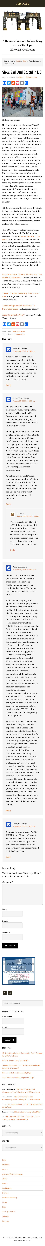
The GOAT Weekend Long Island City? (18, 1077)
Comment (7, 882)
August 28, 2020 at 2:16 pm (28, 516)
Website (6, 932)
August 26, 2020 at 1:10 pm (24, 351)
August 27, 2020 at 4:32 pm (24, 401)
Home (4, 1183)
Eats (23, 331)
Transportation (9, 1212)
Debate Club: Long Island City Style (16, 1073)
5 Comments (31, 77)
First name (7, 1016)
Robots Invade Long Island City (15, 1060)
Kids (4, 1207)
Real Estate (7, 1188)
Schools (5, 1216)
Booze (5, 1169)
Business (16, 331)
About (4, 1179)
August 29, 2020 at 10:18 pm (24, 570)
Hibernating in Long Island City (27, 1112)
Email (5, 921)
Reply (8, 385)
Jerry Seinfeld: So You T (13, 315)
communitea (19, 334)
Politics (5, 1193)
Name (5, 909)
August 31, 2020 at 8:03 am (24, 826)
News (4, 1202)
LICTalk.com (16, 1237)
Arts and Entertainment (12, 1174)
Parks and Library (9, 1197)
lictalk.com (23, 3)
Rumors (5, 1221)
